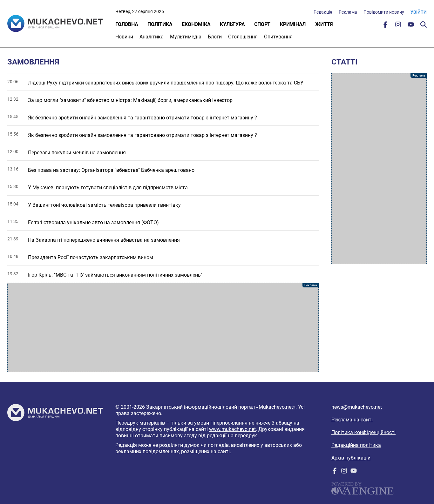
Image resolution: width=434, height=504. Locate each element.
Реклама (348, 12)
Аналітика (151, 37)
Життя (324, 24)
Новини (124, 37)
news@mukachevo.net (356, 407)
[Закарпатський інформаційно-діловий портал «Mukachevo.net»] (55, 24)
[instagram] (398, 26)
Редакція (323, 12)
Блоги (215, 37)
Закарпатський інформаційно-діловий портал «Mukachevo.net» (220, 407)
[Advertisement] (163, 327)
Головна (126, 24)
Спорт (262, 24)
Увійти (418, 12)
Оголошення (243, 37)
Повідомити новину (383, 12)
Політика (159, 24)
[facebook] (385, 26)
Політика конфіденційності (363, 432)
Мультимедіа (185, 37)
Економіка (196, 24)
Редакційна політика (356, 445)
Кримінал (293, 24)
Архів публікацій (350, 458)
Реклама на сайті (352, 420)
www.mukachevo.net (232, 429)
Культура (232, 24)
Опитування (278, 37)
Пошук (423, 24)
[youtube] (411, 26)
